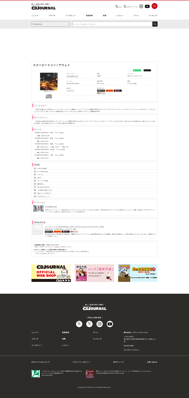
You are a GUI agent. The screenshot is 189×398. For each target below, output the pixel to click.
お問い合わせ (152, 362)
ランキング (153, 15)
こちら (57, 247)
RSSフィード (118, 362)
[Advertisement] (94, 46)
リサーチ (52, 15)
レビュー (120, 15)
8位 (38, 152)
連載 (104, 15)
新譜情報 (89, 15)
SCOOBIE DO (72, 76)
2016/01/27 (70, 90)
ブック (136, 15)
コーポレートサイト (131, 349)
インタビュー (71, 15)
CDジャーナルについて (41, 362)
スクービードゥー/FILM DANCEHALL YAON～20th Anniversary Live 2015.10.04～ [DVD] (74, 227)
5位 (38, 147)
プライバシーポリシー (81, 362)
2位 (52, 147)
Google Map (129, 345)
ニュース (35, 15)
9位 (38, 158)
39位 (38, 136)
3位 (38, 141)
